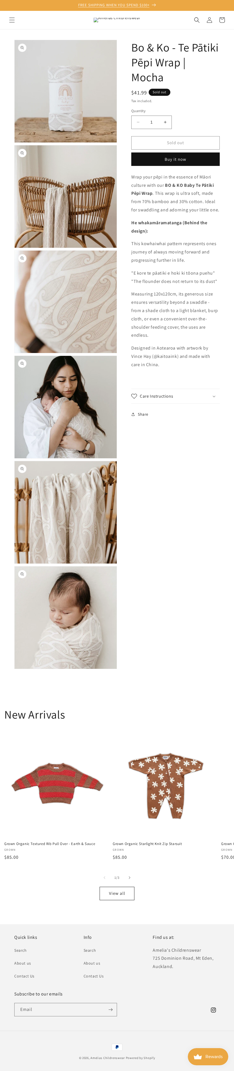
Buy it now (175, 159)
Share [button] (143, 414)
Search (20, 950)
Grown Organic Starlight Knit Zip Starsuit (147, 844)
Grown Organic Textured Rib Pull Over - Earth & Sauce (49, 844)
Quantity (138, 110)
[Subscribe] (110, 1009)
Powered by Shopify (140, 1058)
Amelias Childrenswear (107, 1058)
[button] (12, 20)
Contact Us (24, 976)
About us (22, 963)
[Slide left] (104, 877)
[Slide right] (129, 877)
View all (117, 893)
